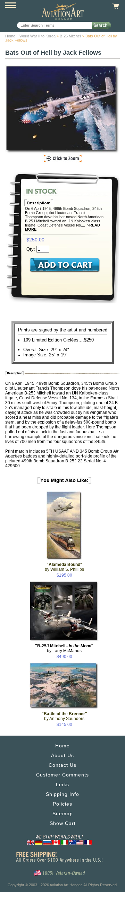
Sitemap (62, 813)
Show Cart (63, 823)
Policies (62, 804)
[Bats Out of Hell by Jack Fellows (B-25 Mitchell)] (62, 109)
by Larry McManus (64, 648)
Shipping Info (62, 794)
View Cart (114, 6)
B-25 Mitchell (70, 36)
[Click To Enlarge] (62, 158)
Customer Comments (62, 775)
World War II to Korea (37, 36)
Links (62, 784)
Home (10, 36)
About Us (62, 755)
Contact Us (62, 765)
